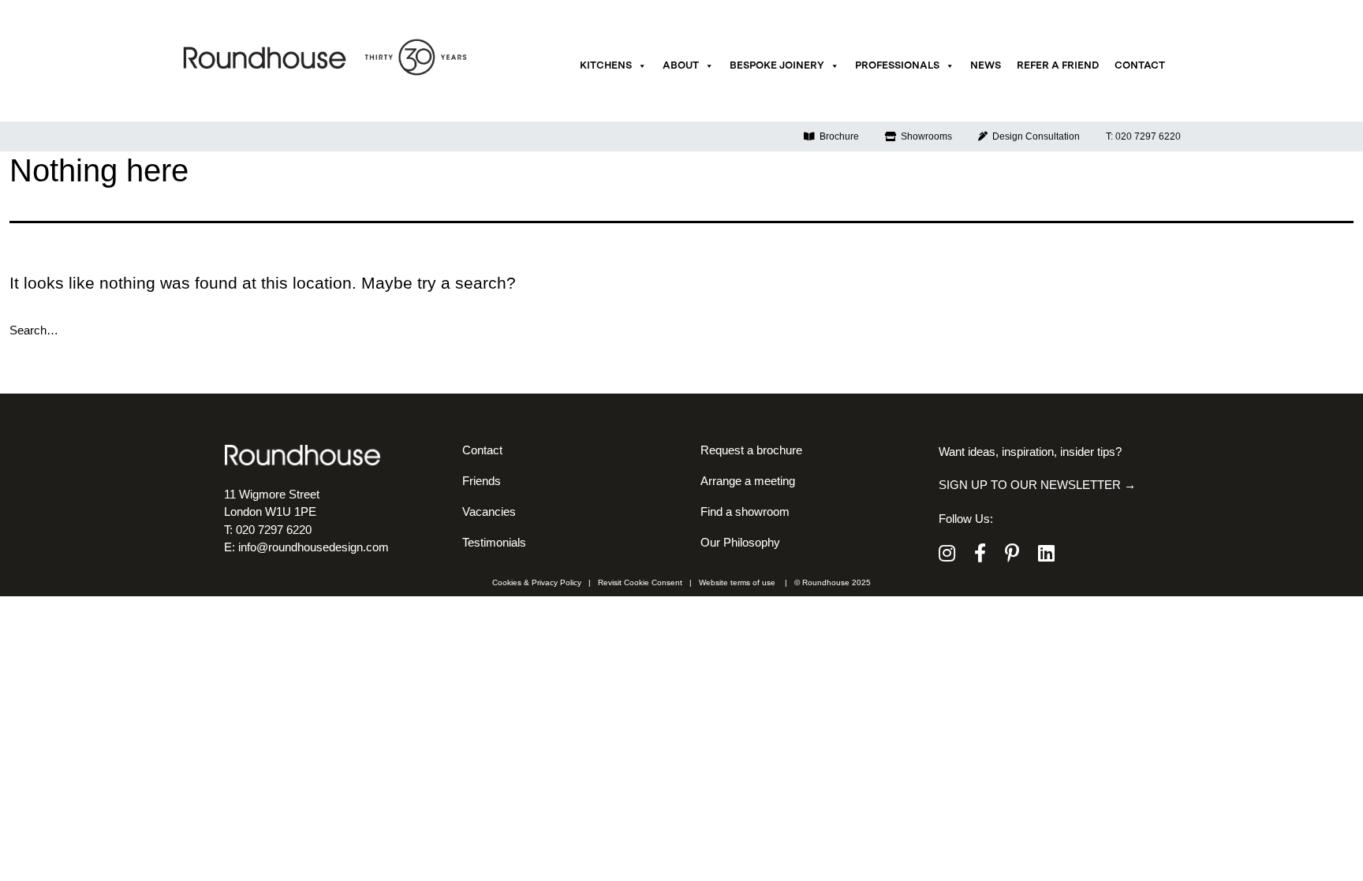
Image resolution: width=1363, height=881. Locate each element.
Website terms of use (737, 582)
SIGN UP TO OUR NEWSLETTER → (1037, 484)
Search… (33, 330)
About (681, 66)
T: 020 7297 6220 (1143, 136)
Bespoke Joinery (777, 66)
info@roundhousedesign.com (313, 547)
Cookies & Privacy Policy (536, 582)
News (985, 66)
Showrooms (924, 136)
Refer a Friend (1058, 66)
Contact (1140, 66)
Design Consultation (1034, 136)
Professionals (897, 66)
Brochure (837, 136)
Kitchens (606, 66)
